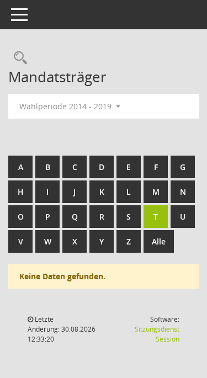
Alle (159, 241)
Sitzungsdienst (157, 334)
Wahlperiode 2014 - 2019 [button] (66, 106)
